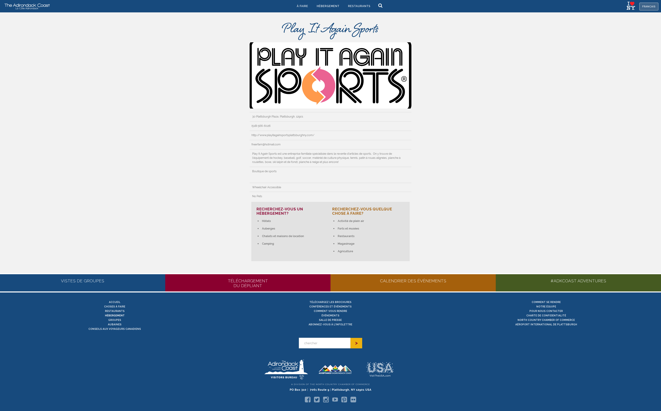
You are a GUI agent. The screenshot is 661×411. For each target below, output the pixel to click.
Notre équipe (546, 306)
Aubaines (115, 324)
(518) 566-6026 (261, 125)
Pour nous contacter (546, 311)
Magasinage (346, 243)
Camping (268, 243)
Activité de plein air (351, 221)
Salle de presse (330, 320)
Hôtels (266, 221)
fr (648, 6)
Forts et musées (348, 228)
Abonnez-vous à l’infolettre (330, 324)
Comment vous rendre (330, 311)
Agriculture (345, 251)
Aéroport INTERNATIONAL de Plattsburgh (546, 324)
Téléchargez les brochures (330, 302)
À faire (302, 6)
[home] (26, 6)
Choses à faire (114, 306)
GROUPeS (114, 320)
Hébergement (328, 6)
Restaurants (359, 6)
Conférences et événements (330, 306)
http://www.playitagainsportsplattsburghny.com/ (282, 135)
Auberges (268, 228)
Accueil (114, 302)
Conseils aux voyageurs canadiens (114, 329)
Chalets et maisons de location (283, 236)
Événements (330, 315)
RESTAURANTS (115, 311)
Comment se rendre (546, 302)
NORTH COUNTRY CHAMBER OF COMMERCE (546, 320)
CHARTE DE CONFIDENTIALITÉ (546, 315)
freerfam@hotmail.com (266, 144)
